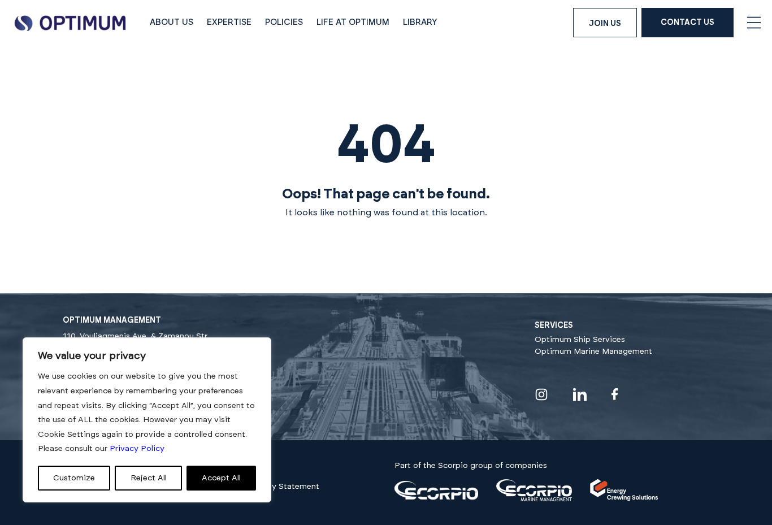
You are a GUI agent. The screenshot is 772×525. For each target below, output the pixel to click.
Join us (605, 24)
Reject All (149, 478)
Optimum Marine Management (593, 351)
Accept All (221, 478)
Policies (284, 22)
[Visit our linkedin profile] (580, 394)
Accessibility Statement (273, 487)
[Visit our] (436, 497)
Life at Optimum (352, 22)
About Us (171, 22)
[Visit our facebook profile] (614, 394)
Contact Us (687, 23)
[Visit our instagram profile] (541, 394)
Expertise (229, 22)
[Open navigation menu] (754, 22)
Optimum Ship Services (580, 340)
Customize (74, 478)
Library (420, 22)
